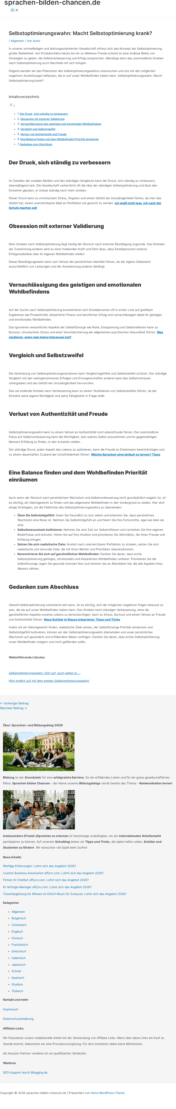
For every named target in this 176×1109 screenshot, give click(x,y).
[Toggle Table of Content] (12, 106)
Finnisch (17, 938)
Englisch (17, 931)
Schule (16, 971)
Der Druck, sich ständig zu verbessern (44, 113)
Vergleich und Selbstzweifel (37, 129)
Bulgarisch (19, 918)
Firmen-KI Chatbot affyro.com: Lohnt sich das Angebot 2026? (46, 880)
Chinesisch (19, 925)
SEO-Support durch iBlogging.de (25, 1072)
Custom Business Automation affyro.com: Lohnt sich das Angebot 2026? (53, 873)
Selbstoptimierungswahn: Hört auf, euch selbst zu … (44, 673)
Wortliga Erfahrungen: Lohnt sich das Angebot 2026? (39, 866)
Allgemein (17, 41)
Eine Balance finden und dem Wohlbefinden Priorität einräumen (59, 139)
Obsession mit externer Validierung (42, 119)
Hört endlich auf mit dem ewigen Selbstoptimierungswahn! (49, 680)
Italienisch (19, 958)
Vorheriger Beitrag (14, 703)
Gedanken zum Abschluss (36, 144)
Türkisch (17, 991)
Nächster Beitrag (13, 708)
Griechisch (19, 951)
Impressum (10, 1009)
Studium (17, 984)
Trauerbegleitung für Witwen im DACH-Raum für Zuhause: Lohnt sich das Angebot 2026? (64, 894)
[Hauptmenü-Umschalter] (14, 10)
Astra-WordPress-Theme (108, 1093)
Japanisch (19, 964)
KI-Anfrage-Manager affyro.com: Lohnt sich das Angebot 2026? (47, 887)
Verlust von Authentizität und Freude (43, 134)
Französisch (20, 944)
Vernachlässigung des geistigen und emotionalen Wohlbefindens (60, 123)
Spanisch (18, 977)
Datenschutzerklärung (18, 1018)
